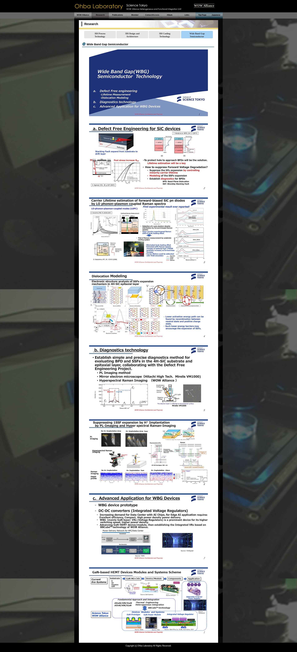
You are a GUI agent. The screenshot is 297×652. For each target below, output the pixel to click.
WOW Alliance (204, 5)
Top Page (202, 15)
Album (169, 15)
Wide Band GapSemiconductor (197, 35)
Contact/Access (152, 15)
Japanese (216, 15)
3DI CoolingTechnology (164, 35)
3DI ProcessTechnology (100, 35)
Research (100, 15)
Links (187, 15)
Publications (117, 15)
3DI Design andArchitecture (132, 35)
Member (135, 15)
